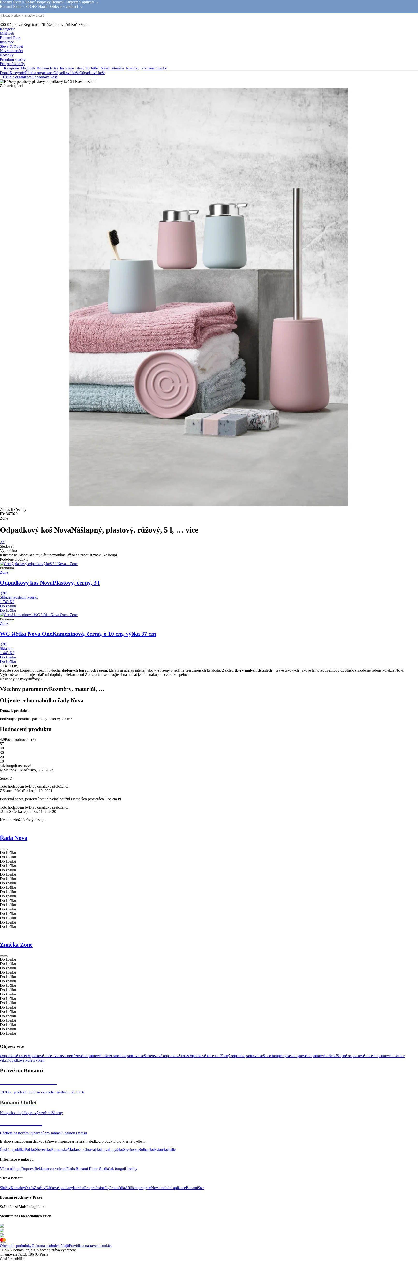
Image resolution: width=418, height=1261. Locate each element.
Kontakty (18, 1188)
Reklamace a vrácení (50, 1169)
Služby (5, 1188)
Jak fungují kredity (123, 1169)
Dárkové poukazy (59, 1188)
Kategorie (17, 73)
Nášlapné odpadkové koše (353, 1056)
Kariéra (78, 1188)
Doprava (28, 1169)
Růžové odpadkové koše (90, 1056)
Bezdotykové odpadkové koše (309, 1056)
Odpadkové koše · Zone (44, 1056)
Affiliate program (138, 1188)
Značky (39, 1188)
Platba (71, 1169)
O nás (29, 1188)
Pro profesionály (96, 1188)
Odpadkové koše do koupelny (263, 1056)
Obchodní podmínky (16, 1246)
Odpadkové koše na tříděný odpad (214, 1056)
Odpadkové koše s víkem (26, 1060)
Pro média (117, 1188)
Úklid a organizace (39, 73)
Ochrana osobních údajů (50, 1246)
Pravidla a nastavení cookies (90, 1246)
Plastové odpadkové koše (128, 1056)
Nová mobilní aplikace (168, 1188)
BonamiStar (195, 1188)
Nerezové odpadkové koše (167, 1056)
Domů (5, 73)
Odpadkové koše (92, 73)
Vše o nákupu (10, 1169)
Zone (67, 1056)
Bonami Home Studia (92, 1169)
